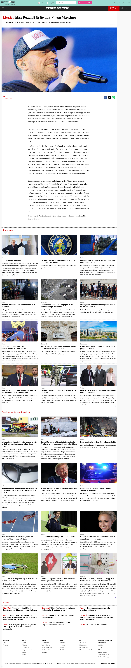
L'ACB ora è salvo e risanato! (94, 625)
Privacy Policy (61, 663)
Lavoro (24, 652)
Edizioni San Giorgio (46, 647)
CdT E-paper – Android (85, 650)
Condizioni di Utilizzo (103, 654)
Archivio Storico (45, 645)
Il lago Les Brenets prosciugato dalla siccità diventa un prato (58, 609)
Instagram (63, 645)
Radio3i (100, 647)
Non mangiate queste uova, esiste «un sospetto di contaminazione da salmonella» (19, 627)
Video (4, 642)
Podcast (5, 645)
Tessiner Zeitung (102, 652)
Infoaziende (44, 652)
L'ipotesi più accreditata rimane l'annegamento (58, 616)
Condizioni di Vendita (103, 657)
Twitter (62, 647)
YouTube (62, 650)
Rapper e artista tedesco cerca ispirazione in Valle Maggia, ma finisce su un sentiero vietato (96, 617)
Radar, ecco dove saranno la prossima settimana (95, 609)
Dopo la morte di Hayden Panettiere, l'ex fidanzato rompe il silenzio (20, 609)
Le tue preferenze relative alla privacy (85, 663)
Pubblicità (24, 645)
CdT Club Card (26, 647)
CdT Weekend (45, 642)
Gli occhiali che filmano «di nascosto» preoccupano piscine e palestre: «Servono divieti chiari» (20, 617)
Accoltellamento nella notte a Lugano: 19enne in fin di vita (56, 624)
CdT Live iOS (82, 642)
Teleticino (100, 645)
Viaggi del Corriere (27, 650)
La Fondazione (102, 642)
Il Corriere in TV (45, 650)
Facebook (62, 642)
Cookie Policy (70, 663)
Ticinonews (101, 650)
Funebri (24, 654)
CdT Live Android (83, 645)
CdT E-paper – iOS (84, 647)
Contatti (24, 642)
